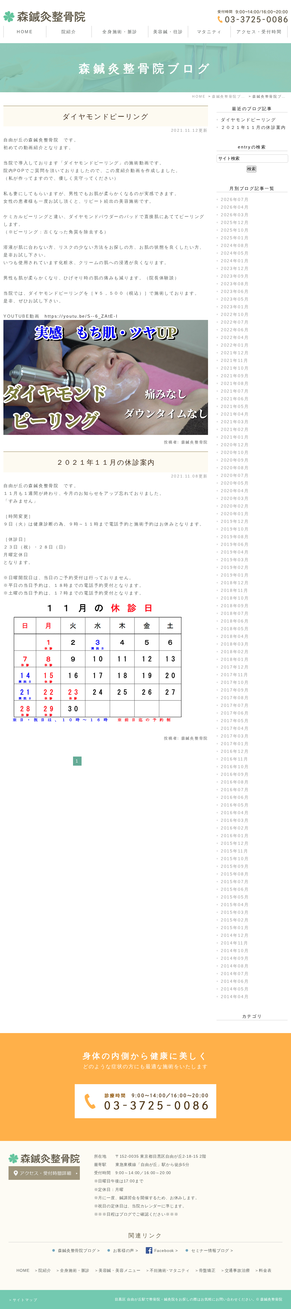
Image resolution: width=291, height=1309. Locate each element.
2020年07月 (235, 475)
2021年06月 (235, 398)
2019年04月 (235, 552)
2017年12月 (235, 667)
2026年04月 (235, 207)
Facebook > (166, 1250)
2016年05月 (235, 805)
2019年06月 (235, 544)
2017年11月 (235, 674)
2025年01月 (235, 237)
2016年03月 (235, 820)
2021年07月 (235, 391)
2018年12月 (235, 582)
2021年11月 (235, 360)
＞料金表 (263, 1270)
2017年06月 (235, 713)
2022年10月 (235, 314)
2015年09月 (235, 866)
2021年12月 (235, 352)
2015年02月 (235, 920)
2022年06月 (235, 329)
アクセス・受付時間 (259, 31)
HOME (25, 31)
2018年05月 (235, 628)
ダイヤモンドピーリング (106, 116)
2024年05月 (235, 253)
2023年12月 (235, 268)
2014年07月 (235, 973)
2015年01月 (235, 927)
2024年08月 (235, 245)
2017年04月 (235, 728)
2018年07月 (235, 613)
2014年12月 (235, 935)
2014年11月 (235, 943)
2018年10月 (235, 598)
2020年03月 (235, 498)
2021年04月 (235, 414)
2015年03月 (235, 912)
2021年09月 (235, 375)
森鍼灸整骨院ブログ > (79, 1250)
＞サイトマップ (23, 1300)
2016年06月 (235, 797)
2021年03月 (235, 421)
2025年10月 (235, 230)
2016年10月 (235, 766)
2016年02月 (235, 828)
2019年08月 (235, 536)
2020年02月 (235, 506)
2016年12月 (235, 751)
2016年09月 (235, 774)
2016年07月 (235, 789)
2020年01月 (235, 513)
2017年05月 (235, 720)
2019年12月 (235, 521)
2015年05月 (235, 897)
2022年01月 (235, 345)
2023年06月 (235, 291)
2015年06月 (235, 889)
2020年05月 (235, 483)
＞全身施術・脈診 (73, 1270)
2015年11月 (235, 851)
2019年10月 (235, 529)
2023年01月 (235, 306)
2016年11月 (235, 759)
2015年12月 (235, 843)
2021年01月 (235, 437)
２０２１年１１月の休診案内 (105, 462)
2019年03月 (235, 559)
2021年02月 (235, 429)
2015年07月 (235, 881)
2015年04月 (235, 904)
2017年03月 (235, 736)
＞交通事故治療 (235, 1270)
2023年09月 (235, 276)
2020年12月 (235, 444)
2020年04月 (235, 490)
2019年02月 (235, 567)
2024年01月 (235, 260)
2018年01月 (235, 659)
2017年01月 (235, 743)
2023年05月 (235, 299)
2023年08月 (235, 283)
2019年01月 (235, 575)
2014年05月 (235, 989)
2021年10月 (235, 368)
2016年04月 (235, 812)
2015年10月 (235, 858)
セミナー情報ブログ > (212, 1250)
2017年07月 (235, 705)
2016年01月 (235, 835)
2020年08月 (235, 467)
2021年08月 (235, 383)
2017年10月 (235, 682)
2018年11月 (235, 590)
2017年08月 (235, 697)
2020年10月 (235, 452)
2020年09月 (235, 460)
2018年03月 (235, 644)
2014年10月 (235, 950)
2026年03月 (235, 214)
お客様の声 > (125, 1250)
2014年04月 (235, 996)
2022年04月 (235, 337)
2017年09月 (235, 690)
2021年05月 (235, 406)
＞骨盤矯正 (205, 1270)
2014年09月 (235, 958)
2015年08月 (235, 874)
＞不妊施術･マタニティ (168, 1270)
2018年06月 (235, 621)
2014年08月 (235, 966)
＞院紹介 (42, 1270)
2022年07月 (235, 322)
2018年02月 (235, 651)
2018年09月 (235, 605)
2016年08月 (235, 782)
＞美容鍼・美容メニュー (117, 1270)
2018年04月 (235, 636)
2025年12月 (235, 222)
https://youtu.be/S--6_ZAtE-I (81, 316)
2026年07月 (235, 199)
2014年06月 (235, 981)
